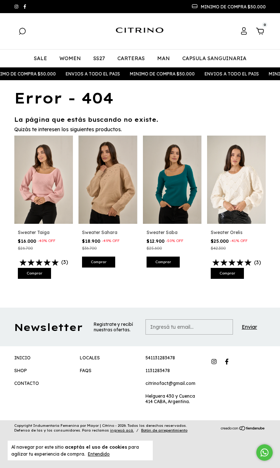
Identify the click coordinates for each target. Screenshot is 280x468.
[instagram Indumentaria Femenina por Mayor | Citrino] (17, 6)
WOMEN (70, 58)
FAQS (86, 370)
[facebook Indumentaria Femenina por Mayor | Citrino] (25, 6)
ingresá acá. (122, 430)
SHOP (20, 370)
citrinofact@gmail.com (170, 383)
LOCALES (90, 357)
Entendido (99, 454)
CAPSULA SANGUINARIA (214, 58)
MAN (163, 58)
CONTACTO (26, 383)
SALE (40, 58)
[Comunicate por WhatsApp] (264, 452)
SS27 (99, 58)
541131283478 (160, 357)
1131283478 (157, 370)
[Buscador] (22, 32)
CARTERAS (131, 58)
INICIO (22, 357)
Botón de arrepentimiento (164, 430)
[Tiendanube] (243, 429)
